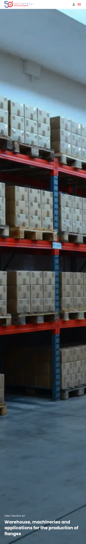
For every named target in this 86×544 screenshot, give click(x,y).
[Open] (79, 4)
